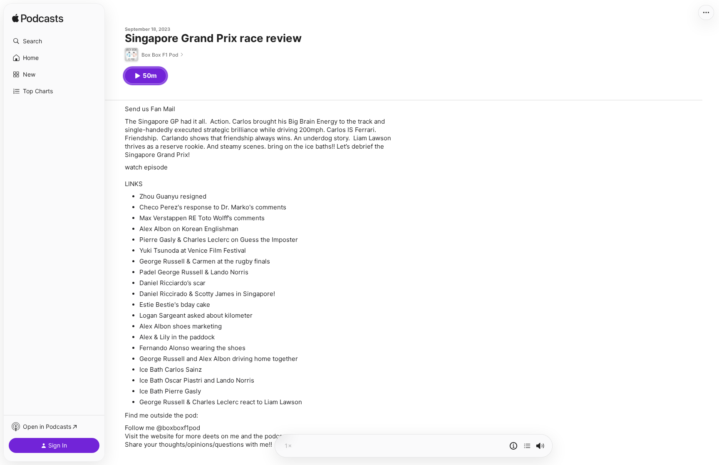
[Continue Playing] (527, 446)
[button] (54, 41)
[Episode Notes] (513, 446)
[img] (37, 19)
